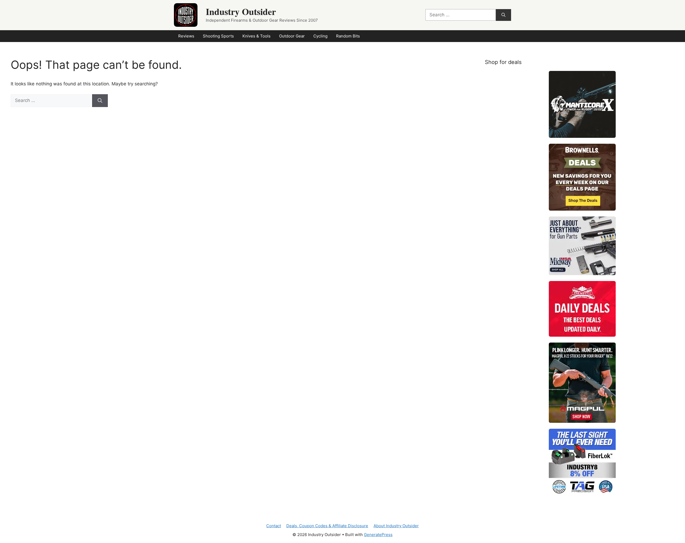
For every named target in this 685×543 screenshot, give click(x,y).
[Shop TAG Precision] (582, 462)
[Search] (503, 15)
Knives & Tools (256, 36)
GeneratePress (378, 534)
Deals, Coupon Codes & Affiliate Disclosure (327, 525)
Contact (273, 525)
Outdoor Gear (292, 36)
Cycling (320, 36)
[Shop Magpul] (582, 383)
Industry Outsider (241, 11)
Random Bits (348, 36)
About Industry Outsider (396, 525)
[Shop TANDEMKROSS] (582, 104)
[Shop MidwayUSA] (582, 246)
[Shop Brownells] (582, 177)
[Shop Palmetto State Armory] (582, 309)
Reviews (186, 36)
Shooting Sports (218, 36)
